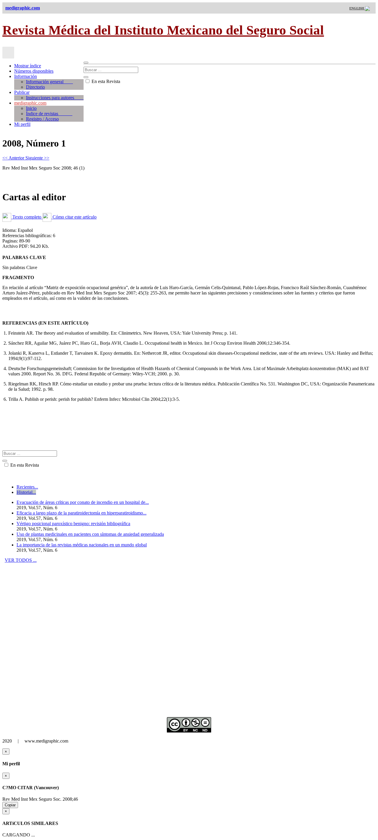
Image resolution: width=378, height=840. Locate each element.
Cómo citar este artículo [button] (74, 216)
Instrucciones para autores (55, 97)
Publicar (22, 92)
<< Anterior (13, 157)
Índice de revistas (49, 113)
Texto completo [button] (27, 216)
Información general (49, 81)
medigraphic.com (30, 102)
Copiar (10, 805)
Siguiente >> (37, 157)
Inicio (31, 108)
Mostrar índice (27, 65)
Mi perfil (22, 124)
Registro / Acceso (42, 118)
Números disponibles (33, 71)
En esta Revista (105, 81)
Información (25, 76)
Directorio (35, 86)
